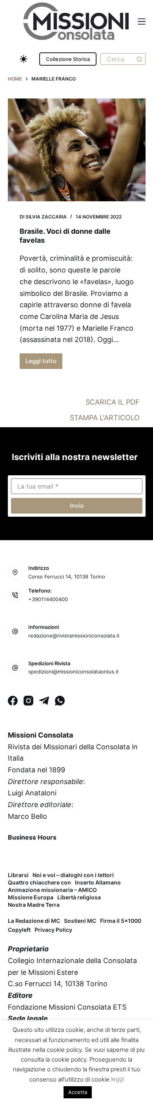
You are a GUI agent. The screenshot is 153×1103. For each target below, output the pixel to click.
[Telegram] (44, 700)
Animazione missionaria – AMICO (52, 890)
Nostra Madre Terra (34, 905)
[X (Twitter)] (35, 855)
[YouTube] (76, 855)
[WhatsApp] (60, 700)
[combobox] (117, 59)
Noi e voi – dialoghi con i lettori (73, 875)
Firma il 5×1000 (120, 920)
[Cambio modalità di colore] (23, 59)
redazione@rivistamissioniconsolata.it (74, 635)
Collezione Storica (68, 59)
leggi (117, 1079)
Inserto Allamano (98, 882)
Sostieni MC (80, 920)
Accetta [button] (77, 1092)
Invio (77, 505)
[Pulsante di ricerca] (139, 59)
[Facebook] (13, 700)
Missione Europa (30, 897)
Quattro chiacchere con (39, 882)
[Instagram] (28, 700)
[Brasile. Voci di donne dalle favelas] (77, 149)
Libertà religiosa (79, 897)
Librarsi (18, 875)
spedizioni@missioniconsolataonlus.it (73, 671)
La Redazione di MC (34, 920)
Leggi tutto (44, 363)
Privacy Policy (53, 929)
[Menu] (142, 21)
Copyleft (19, 929)
